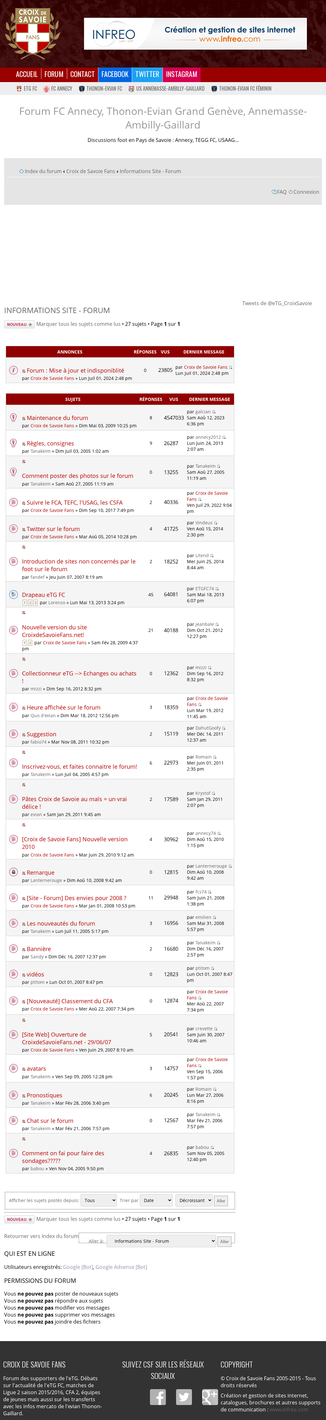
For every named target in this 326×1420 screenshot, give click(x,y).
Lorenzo (56, 602)
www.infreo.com (289, 1409)
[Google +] (210, 1397)
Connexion (306, 191)
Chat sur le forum (50, 1120)
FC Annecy (61, 88)
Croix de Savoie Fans (90, 171)
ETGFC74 (204, 588)
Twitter (147, 73)
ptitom (38, 982)
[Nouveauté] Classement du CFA (70, 1001)
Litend (202, 555)
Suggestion (41, 734)
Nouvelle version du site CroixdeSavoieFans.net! (54, 631)
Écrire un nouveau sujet (15, 324)
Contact (82, 73)
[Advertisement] (163, 252)
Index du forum (43, 171)
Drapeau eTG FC (43, 594)
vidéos (35, 974)
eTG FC (30, 88)
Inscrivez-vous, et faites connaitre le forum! (79, 766)
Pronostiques (44, 1095)
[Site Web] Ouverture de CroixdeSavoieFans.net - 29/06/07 (66, 1038)
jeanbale (204, 624)
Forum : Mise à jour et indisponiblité (75, 370)
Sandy (37, 957)
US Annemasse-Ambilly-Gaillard (170, 88)
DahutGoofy (208, 728)
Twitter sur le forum (53, 529)
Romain (203, 757)
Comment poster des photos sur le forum (77, 475)
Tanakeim (41, 451)
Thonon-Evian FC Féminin (245, 88)
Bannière (39, 949)
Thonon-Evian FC (104, 88)
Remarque (40, 872)
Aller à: (96, 1241)
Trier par (130, 1200)
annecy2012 (208, 437)
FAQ (282, 191)
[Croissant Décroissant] (202, 1200)
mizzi (36, 689)
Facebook (115, 73)
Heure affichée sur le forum (64, 707)
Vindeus (204, 523)
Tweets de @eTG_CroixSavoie (277, 303)
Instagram (181, 73)
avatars (36, 1068)
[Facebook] (158, 1397)
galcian (203, 412)
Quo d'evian (43, 715)
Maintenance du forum (57, 418)
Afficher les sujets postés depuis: (45, 1200)
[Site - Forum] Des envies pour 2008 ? (76, 898)
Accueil (27, 73)
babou (37, 1168)
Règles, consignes (50, 443)
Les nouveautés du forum (61, 923)
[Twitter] (184, 1397)
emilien (203, 917)
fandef (38, 577)
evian (36, 814)
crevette (204, 1028)
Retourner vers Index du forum (41, 1236)
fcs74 (201, 892)
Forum (54, 73)
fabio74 (38, 742)
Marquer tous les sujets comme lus (78, 323)
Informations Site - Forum (150, 171)
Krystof (202, 793)
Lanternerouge (46, 880)
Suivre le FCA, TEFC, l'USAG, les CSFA (75, 502)
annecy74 (205, 833)
